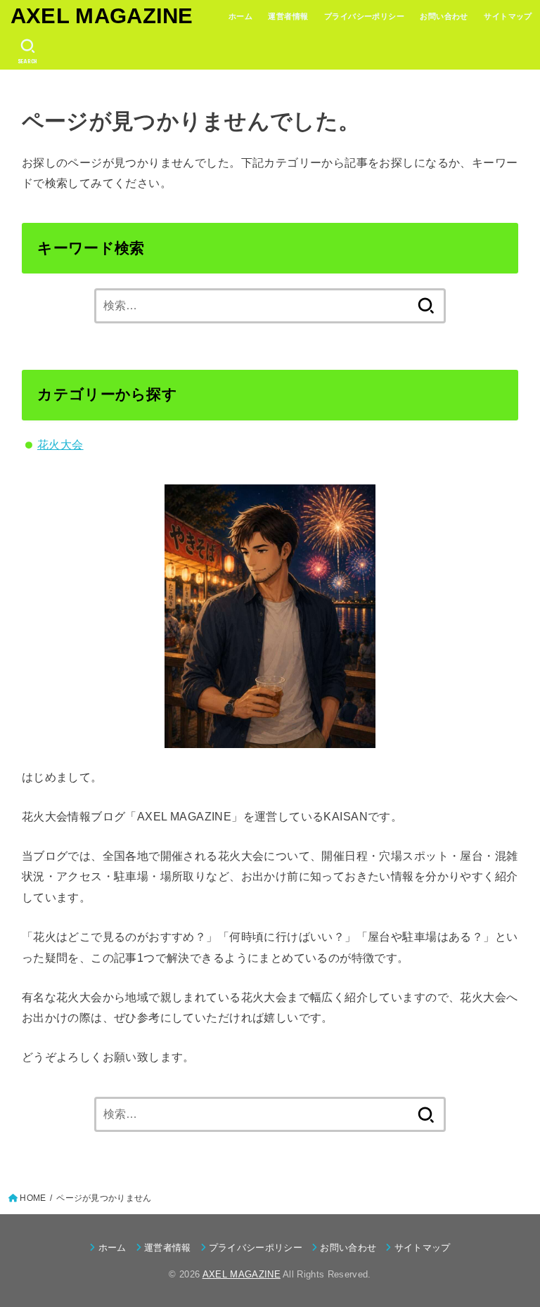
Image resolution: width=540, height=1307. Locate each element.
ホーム (240, 16)
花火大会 (60, 444)
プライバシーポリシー (364, 16)
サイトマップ (508, 16)
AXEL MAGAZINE (102, 16)
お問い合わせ (444, 16)
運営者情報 (288, 16)
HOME (33, 1198)
